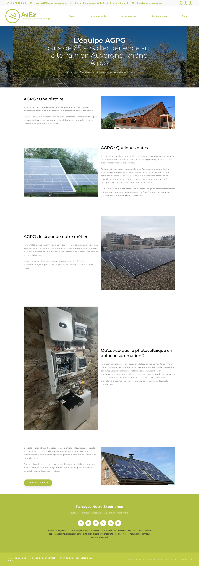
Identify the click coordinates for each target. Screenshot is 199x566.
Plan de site (66, 558)
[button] (81, 523)
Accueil (72, 16)
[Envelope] (185, 3)
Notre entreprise (98, 16)
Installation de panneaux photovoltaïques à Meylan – (70, 530)
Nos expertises (128, 16)
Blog (184, 16)
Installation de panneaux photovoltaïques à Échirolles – (106, 534)
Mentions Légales (16, 558)
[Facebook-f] (180, 3)
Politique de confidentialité (43, 558)
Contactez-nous (160, 16)
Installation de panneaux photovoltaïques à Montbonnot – (117, 530)
